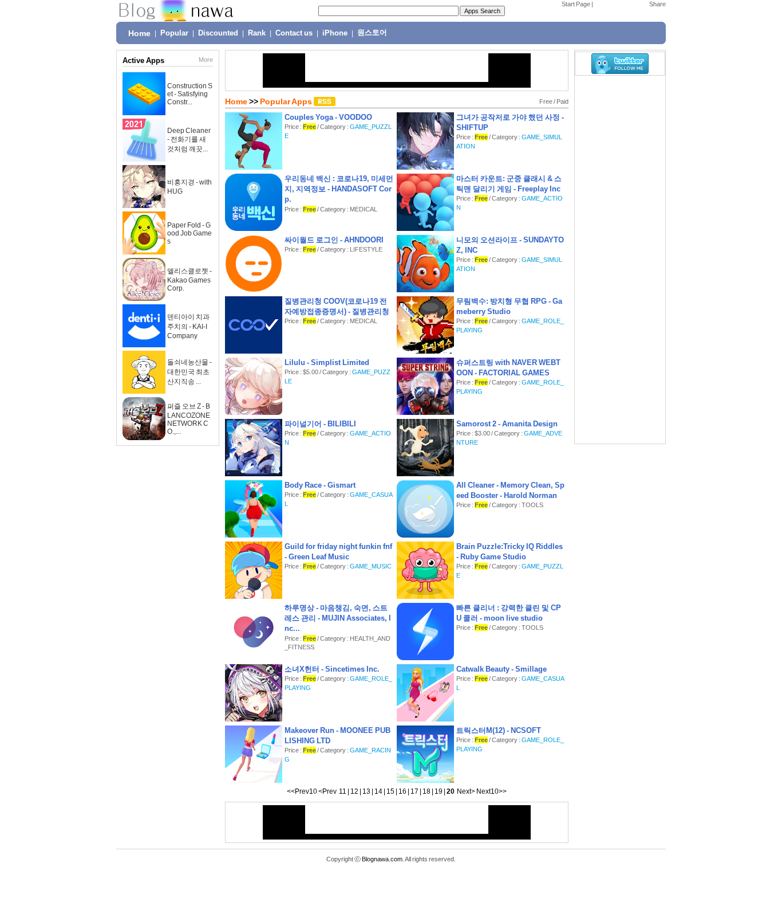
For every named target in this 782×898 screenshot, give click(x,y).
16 (402, 791)
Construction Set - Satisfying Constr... (189, 94)
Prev (329, 791)
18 (426, 791)
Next (464, 791)
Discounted (218, 33)
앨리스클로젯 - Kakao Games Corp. (189, 279)
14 (378, 791)
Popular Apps (287, 101)
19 (439, 791)
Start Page (576, 4)
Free (545, 101)
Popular (174, 33)
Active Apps (143, 60)
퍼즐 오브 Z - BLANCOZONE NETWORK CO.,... (188, 419)
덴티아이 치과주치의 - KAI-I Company (188, 326)
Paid (562, 101)
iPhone (334, 33)
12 (354, 791)
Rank (257, 33)
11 (342, 791)
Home (139, 33)
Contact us (294, 33)
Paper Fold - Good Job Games (189, 233)
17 (414, 791)
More (206, 59)
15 (390, 791)
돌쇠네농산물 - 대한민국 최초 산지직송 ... (189, 372)
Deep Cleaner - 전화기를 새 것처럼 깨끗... (189, 140)
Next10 (487, 791)
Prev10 (306, 791)
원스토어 (372, 33)
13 (366, 791)
